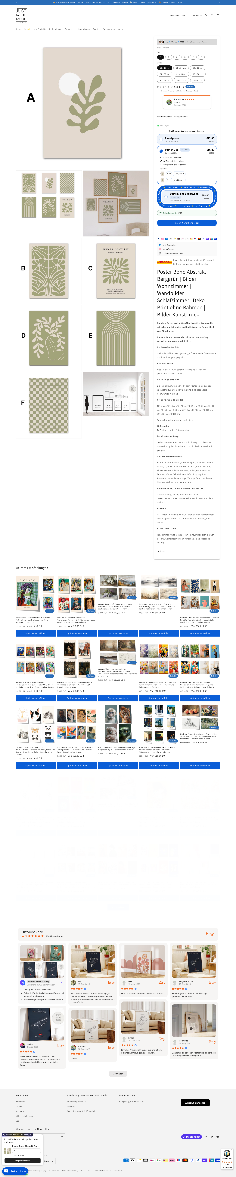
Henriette (183, 1041)
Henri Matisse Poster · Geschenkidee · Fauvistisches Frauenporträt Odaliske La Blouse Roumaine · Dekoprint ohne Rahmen (76, 620)
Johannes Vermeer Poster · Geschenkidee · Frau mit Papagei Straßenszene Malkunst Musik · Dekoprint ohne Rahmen (76, 684)
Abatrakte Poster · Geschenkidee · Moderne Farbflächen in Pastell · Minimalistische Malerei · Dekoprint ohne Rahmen (199, 884)
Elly (79, 981)
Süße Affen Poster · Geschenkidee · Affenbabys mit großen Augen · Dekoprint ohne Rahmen (116, 748)
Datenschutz (21, 1111)
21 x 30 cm (164, 74)
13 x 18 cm (164, 68)
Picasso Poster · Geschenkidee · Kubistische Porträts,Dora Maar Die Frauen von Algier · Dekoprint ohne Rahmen (33, 620)
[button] (69, 29)
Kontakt (19, 1106)
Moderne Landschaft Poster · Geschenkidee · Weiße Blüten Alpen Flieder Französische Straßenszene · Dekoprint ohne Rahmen (115, 606)
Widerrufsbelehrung (24, 1116)
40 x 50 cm (198, 74)
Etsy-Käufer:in (186, 981)
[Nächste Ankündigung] (219, 2)
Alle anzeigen (118, 907)
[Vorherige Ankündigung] (17, 2)
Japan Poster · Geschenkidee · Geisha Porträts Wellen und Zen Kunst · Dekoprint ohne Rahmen (117, 883)
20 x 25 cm (197, 68)
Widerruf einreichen (195, 1102)
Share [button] (162, 551)
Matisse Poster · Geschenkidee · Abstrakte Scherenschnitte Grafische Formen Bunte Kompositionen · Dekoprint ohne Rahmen (155, 884)
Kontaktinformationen (103, 1171)
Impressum (21, 1101)
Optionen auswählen (36, 633)
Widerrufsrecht (54, 1171)
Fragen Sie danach (22, 1161)
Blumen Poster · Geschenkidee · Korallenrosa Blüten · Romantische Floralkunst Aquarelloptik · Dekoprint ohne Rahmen (199, 819)
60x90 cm (197, 80)
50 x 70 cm (181, 80)
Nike (130, 981)
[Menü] (231, 1150)
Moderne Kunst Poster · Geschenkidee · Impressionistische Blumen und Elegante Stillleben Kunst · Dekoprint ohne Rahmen (197, 684)
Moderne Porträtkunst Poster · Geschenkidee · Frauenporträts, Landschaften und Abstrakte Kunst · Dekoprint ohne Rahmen (75, 749)
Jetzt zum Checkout (187, 230)
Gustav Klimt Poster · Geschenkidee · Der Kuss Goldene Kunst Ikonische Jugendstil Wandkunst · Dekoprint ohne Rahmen (158, 819)
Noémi (30, 1044)
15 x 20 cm (181, 68)
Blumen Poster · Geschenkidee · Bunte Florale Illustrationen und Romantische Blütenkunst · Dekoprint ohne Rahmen (157, 684)
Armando (82, 1046)
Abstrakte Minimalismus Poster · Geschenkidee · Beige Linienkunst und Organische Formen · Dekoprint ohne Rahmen (35, 884)
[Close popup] (40, 1136)
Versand (171, 91)
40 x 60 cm (165, 80)
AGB (17, 1121)
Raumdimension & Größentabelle (172, 116)
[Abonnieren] (62, 1136)
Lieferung (71, 1106)
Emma (131, 1038)
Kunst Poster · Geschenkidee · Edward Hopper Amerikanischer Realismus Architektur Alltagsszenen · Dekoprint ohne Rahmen (157, 749)
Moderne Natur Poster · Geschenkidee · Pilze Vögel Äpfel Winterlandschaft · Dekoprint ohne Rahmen (118, 805)
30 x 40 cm (181, 74)
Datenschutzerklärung (70, 1171)
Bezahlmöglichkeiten (76, 1101)
